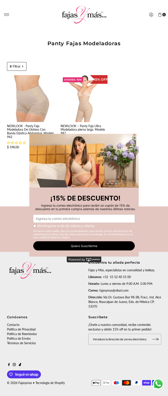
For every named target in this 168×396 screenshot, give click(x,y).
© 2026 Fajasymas (19, 383)
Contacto (13, 325)
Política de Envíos (19, 338)
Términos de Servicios (21, 343)
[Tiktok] (20, 365)
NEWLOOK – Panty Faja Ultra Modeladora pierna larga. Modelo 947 (83, 129)
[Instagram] (14, 365)
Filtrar (17, 66)
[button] (16, 143)
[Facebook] (9, 365)
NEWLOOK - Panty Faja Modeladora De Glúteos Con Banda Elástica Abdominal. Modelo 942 (30, 131)
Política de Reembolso (22, 334)
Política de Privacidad (21, 329)
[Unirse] (155, 339)
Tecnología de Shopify (50, 383)
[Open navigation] (6, 14)
